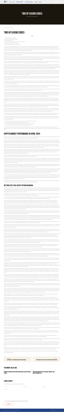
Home (27, 16)
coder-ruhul (12, 27)
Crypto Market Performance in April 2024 (11, 37)
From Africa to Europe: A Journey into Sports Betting (12, 44)
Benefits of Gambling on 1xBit (9, 40)
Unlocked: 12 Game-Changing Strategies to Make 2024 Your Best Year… (15, 41)
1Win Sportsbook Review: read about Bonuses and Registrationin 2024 (43, 372)
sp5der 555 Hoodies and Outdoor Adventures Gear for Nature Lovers (17, 372)
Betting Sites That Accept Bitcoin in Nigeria (11, 39)
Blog (29, 16)
